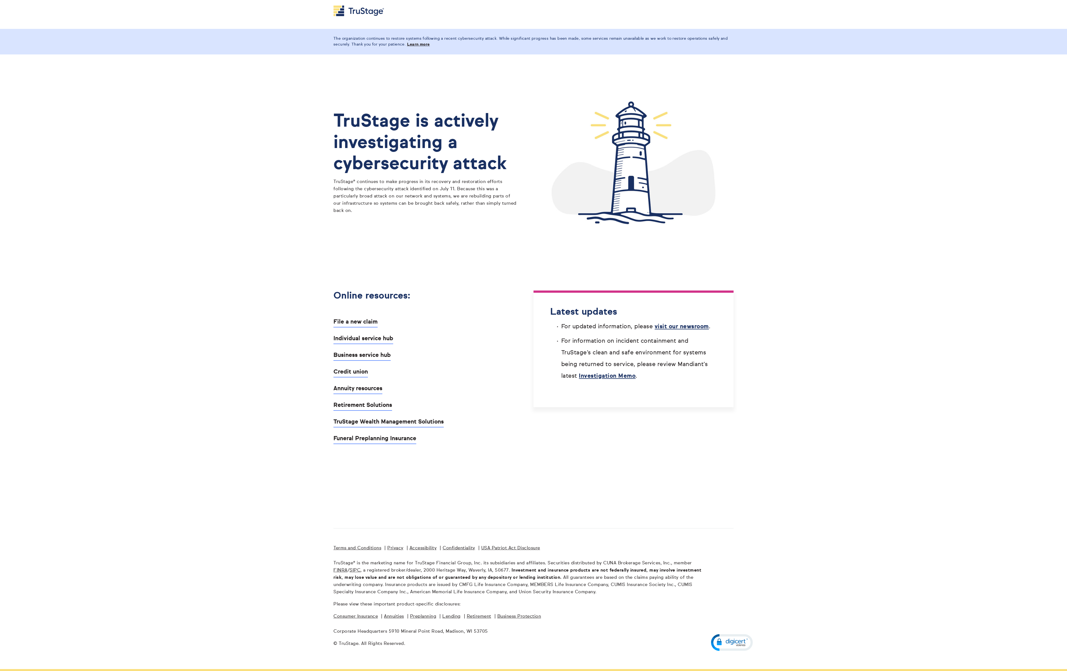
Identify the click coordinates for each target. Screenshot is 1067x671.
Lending (451, 616)
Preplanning (423, 616)
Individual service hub (363, 339)
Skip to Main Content (19, 2)
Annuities (394, 616)
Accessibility (423, 548)
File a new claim (355, 322)
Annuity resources (357, 389)
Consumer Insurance (355, 616)
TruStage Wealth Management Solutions (388, 422)
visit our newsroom (682, 327)
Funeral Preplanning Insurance (374, 439)
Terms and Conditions (357, 548)
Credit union (350, 372)
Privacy (395, 548)
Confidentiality (459, 548)
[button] (732, 642)
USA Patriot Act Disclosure (510, 548)
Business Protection (519, 616)
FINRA (340, 570)
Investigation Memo (607, 376)
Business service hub (362, 355)
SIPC (355, 570)
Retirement (479, 616)
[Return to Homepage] (358, 11)
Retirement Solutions (362, 405)
